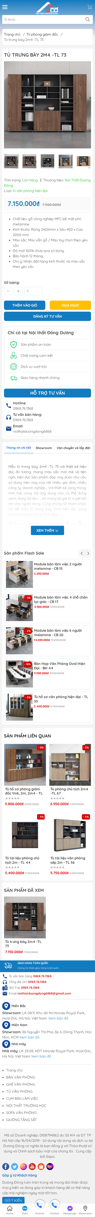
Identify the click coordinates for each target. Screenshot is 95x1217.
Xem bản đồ (58, 1018)
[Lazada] (49, 1166)
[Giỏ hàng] (90, 7)
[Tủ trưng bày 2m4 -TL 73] (25, 917)
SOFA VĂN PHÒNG (21, 1112)
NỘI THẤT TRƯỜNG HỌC (26, 1105)
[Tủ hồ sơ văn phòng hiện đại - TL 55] (19, 707)
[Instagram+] (23, 1166)
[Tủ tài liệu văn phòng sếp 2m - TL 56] (70, 834)
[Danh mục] (5, 7)
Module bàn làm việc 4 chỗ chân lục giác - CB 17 (61, 599)
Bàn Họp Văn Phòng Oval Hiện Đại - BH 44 (59, 666)
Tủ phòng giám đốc (42, 34)
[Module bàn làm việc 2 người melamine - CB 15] (19, 574)
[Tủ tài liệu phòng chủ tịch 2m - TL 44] (25, 834)
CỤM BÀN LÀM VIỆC (22, 1098)
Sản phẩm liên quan (27, 736)
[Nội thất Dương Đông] (47, 7)
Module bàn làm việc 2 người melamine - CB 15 (58, 566)
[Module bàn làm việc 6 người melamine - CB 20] (19, 640)
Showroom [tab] (44, 448)
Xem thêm (45, 530)
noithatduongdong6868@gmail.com (44, 993)
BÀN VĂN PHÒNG (20, 1077)
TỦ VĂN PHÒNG (19, 1091)
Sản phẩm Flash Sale (24, 553)
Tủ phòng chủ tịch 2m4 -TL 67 (69, 791)
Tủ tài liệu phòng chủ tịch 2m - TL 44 (22, 860)
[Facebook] (5, 1166)
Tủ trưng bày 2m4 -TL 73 (23, 944)
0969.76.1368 (23, 420)
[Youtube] (32, 1166)
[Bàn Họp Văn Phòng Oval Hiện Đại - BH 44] (19, 673)
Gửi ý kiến (13, 1200)
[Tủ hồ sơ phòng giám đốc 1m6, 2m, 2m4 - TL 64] (25, 765)
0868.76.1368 (23, 408)
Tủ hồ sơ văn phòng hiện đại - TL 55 (61, 699)
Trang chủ (12, 34)
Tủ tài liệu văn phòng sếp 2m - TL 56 (67, 860)
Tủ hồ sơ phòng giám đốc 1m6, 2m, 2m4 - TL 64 (24, 791)
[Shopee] (41, 1166)
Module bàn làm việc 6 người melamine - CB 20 (58, 632)
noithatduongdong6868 (32, 431)
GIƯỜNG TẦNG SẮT (21, 1119)
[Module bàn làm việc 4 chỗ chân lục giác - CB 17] (19, 607)
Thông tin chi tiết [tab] (18, 448)
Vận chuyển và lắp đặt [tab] (73, 448)
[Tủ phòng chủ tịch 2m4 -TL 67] (70, 765)
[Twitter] (14, 1166)
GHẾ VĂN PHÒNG (20, 1084)
